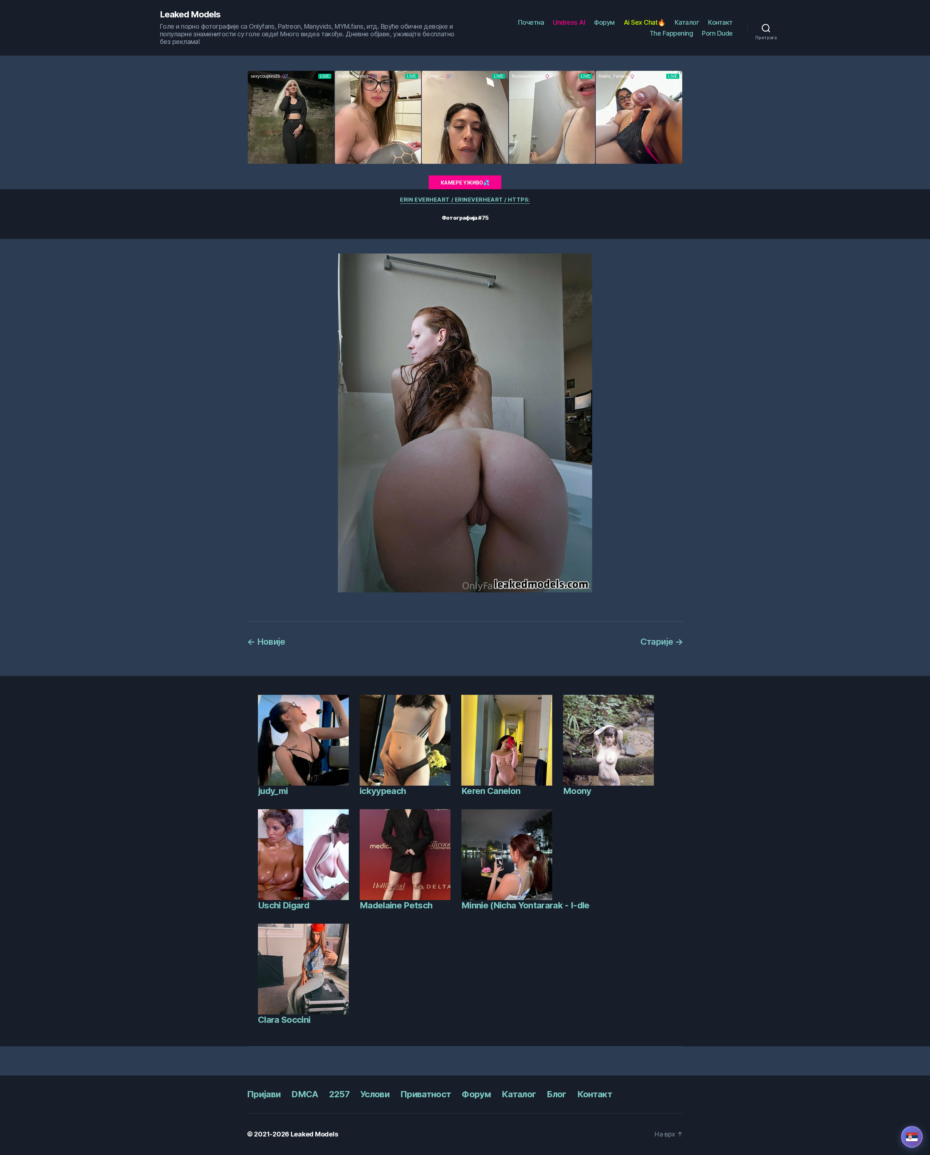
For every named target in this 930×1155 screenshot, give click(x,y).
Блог (556, 1094)
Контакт (720, 22)
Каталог (687, 22)
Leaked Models (190, 14)
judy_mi (273, 791)
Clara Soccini (284, 1019)
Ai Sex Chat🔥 (645, 22)
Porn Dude (717, 33)
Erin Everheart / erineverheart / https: (465, 199)
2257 (339, 1094)
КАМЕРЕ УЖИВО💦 (465, 182)
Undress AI (569, 22)
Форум (604, 22)
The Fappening (671, 33)
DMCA (304, 1094)
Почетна (531, 22)
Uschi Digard (283, 905)
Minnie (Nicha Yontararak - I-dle (525, 905)
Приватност (425, 1094)
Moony (577, 791)
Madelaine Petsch (396, 905)
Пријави (263, 1094)
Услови (374, 1094)
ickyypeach (383, 791)
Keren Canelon (490, 791)
